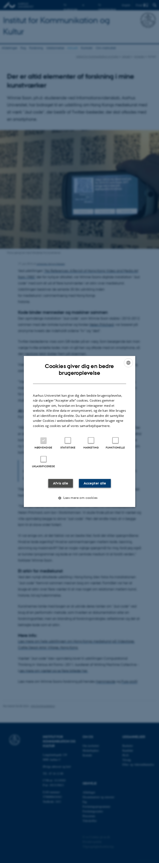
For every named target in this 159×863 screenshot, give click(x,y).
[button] (79, 498)
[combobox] (128, 363)
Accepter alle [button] (95, 483)
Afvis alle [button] (60, 483)
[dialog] (79, 431)
